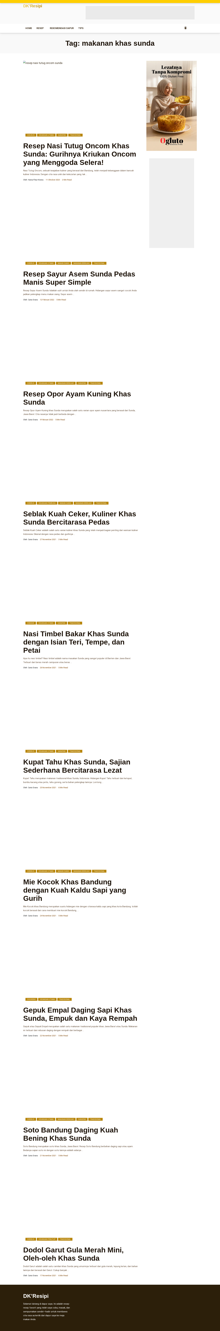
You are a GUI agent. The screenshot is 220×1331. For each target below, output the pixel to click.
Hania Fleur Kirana (35, 180)
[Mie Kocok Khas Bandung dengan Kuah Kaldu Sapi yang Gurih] (81, 836)
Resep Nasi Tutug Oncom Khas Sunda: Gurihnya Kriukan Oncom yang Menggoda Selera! (79, 154)
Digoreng (31, 999)
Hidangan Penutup (47, 1239)
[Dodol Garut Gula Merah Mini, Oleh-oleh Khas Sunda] (81, 1204)
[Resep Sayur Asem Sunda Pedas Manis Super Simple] (81, 228)
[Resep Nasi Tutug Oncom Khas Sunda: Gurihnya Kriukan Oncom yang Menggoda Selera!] (81, 100)
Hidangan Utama (46, 135)
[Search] (195, 28)
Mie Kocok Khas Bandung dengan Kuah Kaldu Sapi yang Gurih (74, 890)
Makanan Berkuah (81, 263)
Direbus (30, 263)
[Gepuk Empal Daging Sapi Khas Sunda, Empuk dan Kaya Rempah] (81, 964)
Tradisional (75, 135)
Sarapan (62, 135)
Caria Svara (33, 300)
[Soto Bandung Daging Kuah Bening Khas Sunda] (81, 1084)
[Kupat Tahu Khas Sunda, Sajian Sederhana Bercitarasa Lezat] (81, 716)
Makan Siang (63, 263)
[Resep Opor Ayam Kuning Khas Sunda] (81, 348)
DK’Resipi (32, 6)
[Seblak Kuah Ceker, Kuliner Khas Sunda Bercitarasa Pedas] (81, 468)
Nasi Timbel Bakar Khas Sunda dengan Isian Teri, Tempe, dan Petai (76, 642)
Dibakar (30, 623)
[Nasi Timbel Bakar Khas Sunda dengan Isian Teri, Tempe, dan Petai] (81, 588)
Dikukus (31, 135)
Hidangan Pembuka (47, 503)
